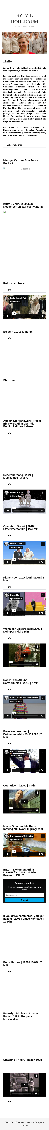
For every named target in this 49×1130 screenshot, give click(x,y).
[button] (24, 145)
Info (9, 290)
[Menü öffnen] (24, 6)
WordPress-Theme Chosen (17, 1122)
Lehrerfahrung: (14, 145)
